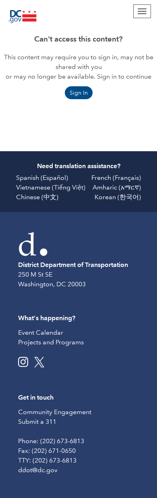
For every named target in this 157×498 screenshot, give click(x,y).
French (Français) (116, 177)
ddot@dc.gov (38, 470)
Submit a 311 (37, 421)
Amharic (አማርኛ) (117, 187)
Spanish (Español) (42, 177)
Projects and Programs (51, 342)
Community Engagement (54, 412)
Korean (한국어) (118, 197)
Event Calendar (40, 332)
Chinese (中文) (37, 197)
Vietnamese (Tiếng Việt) (50, 187)
